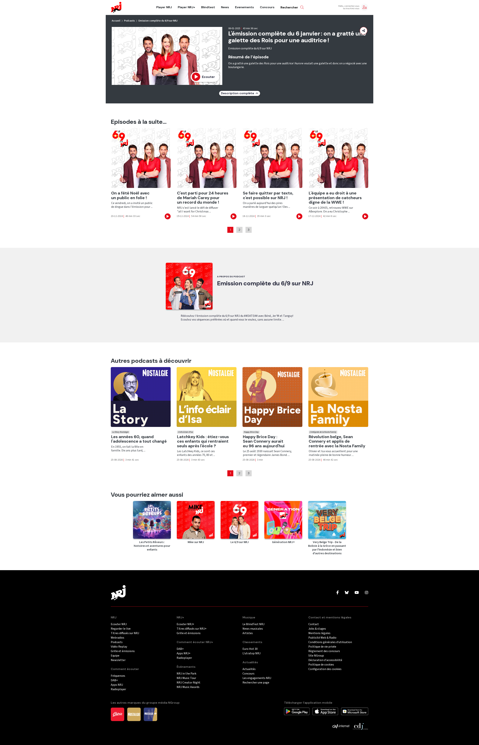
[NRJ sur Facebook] (337, 592)
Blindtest (208, 7)
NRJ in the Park (186, 674)
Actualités (249, 669)
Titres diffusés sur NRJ (125, 633)
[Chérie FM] (117, 714)
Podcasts (129, 21)
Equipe (115, 656)
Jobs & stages (317, 629)
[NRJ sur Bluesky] (347, 592)
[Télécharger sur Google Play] (296, 711)
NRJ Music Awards (188, 687)
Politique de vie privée (322, 647)
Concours (267, 7)
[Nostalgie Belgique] (134, 714)
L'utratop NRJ (251, 653)
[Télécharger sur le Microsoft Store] (354, 711)
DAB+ (114, 680)
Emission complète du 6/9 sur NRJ (158, 21)
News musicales (252, 629)
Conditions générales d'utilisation (330, 642)
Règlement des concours (324, 651)
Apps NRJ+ (183, 653)
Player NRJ (164, 7)
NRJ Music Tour (186, 678)
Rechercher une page (255, 683)
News (225, 7)
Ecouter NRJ (119, 624)
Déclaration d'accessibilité (325, 660)
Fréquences (118, 676)
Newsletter (118, 660)
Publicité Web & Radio (322, 638)
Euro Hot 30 (250, 649)
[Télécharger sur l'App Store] (325, 711)
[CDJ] (360, 726)
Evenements (244, 7)
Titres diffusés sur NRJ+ (192, 629)
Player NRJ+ (186, 7)
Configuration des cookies (324, 669)
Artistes (247, 633)
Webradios (117, 638)
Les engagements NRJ (256, 678)
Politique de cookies (321, 665)
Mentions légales (319, 633)
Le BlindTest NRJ (253, 624)
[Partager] (363, 30)
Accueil (116, 21)
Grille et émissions (123, 651)
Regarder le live (121, 629)
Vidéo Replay (119, 647)
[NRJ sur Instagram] (366, 592)
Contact (313, 624)
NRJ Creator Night (188, 683)
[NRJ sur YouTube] (357, 592)
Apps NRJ (117, 685)
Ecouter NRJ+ (185, 624)
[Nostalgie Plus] (150, 714)
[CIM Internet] (340, 726)
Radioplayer (118, 689)
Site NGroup (316, 656)
